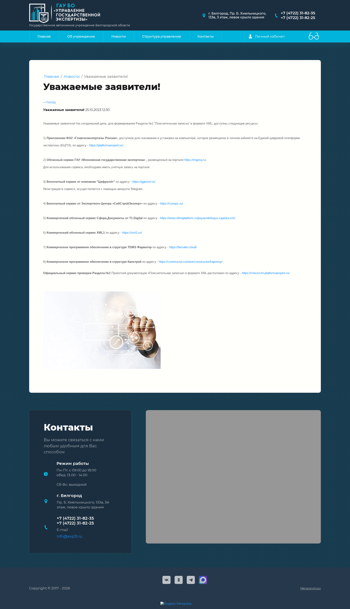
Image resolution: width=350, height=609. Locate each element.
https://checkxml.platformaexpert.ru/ (265, 273)
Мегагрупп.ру (310, 588)
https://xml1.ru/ (132, 232)
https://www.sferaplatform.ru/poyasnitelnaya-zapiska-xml (197, 218)
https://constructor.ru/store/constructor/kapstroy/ (190, 261)
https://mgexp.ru (195, 159)
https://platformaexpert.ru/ (106, 145)
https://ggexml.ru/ (143, 181)
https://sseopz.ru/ (171, 203)
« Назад (49, 102)
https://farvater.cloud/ (183, 247)
